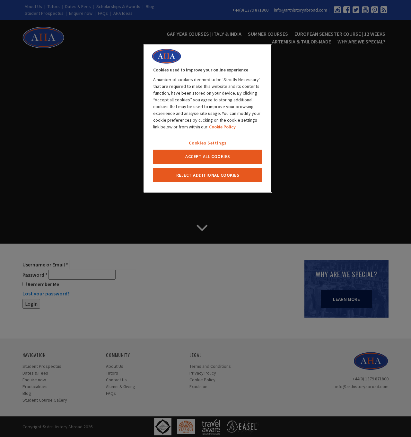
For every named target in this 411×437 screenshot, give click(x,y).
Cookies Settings (207, 143)
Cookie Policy (222, 127)
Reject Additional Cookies (207, 175)
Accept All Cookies (207, 156)
